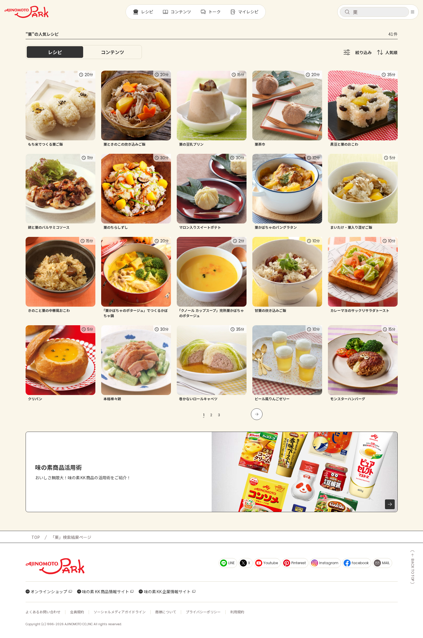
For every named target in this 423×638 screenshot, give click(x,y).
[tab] (112, 52)
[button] (374, 12)
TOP (35, 537)
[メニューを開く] (412, 11)
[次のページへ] (257, 414)
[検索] (347, 12)
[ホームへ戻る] (26, 12)
